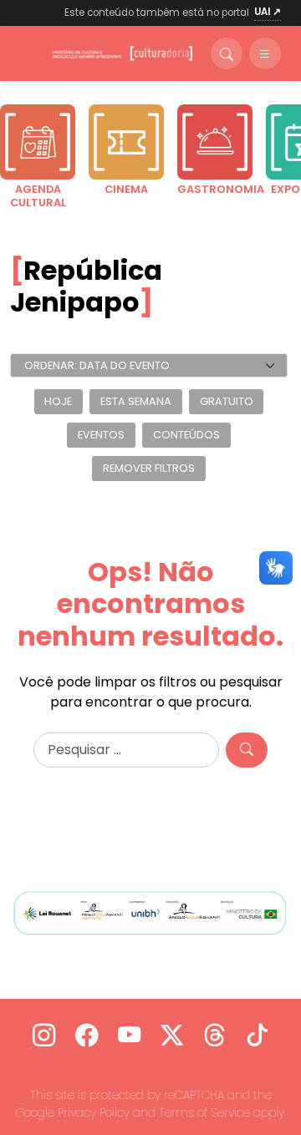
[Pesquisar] (247, 750)
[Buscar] (226, 53)
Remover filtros (149, 468)
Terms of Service (204, 1112)
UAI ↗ (267, 11)
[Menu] (265, 53)
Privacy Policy (94, 1112)
